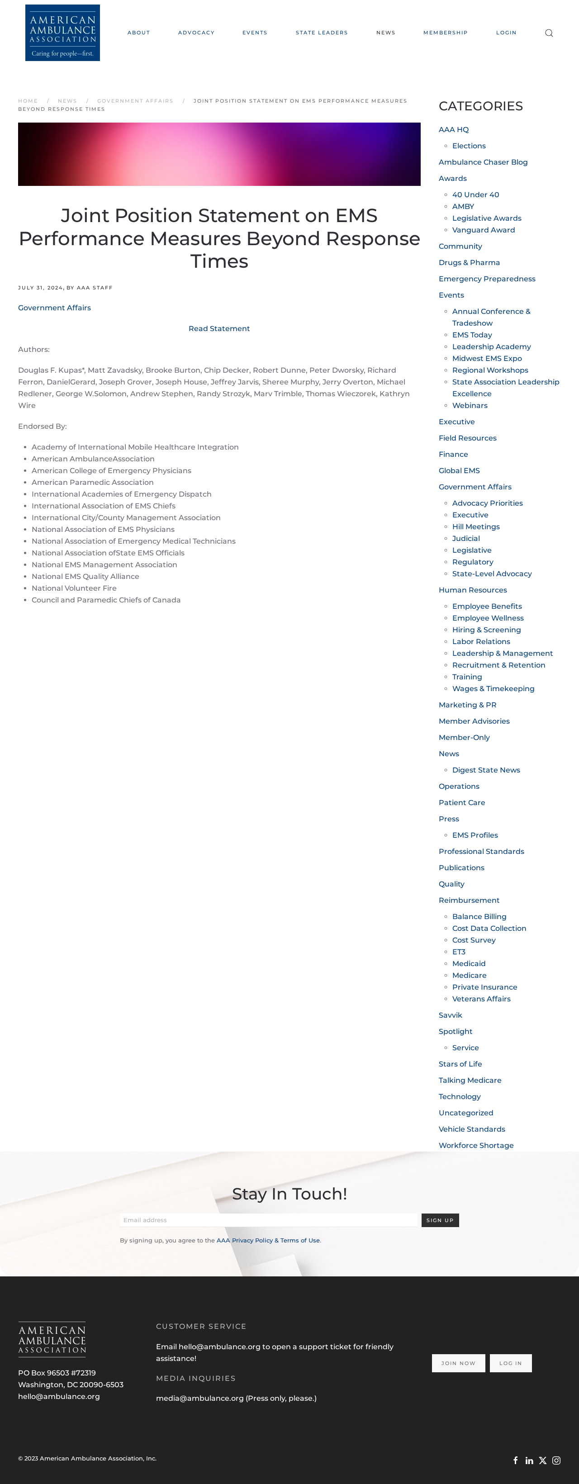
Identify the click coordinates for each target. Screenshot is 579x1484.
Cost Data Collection (489, 928)
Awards (453, 178)
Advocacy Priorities (487, 503)
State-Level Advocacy (492, 573)
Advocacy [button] (196, 32)
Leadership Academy (491, 346)
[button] (549, 33)
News (386, 32)
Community (460, 246)
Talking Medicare (470, 1080)
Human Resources (473, 590)
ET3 (458, 952)
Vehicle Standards (472, 1129)
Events (451, 295)
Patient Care (462, 802)
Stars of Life (460, 1064)
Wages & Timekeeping (493, 688)
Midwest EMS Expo (487, 358)
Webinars (470, 405)
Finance (453, 454)
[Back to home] (62, 33)
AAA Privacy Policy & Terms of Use (268, 1240)
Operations (459, 786)
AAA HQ (454, 129)
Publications (461, 867)
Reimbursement (469, 900)
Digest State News (486, 770)
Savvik (450, 1015)
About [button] (139, 32)
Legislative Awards (487, 218)
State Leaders (322, 32)
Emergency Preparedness (487, 279)
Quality (452, 884)
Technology (460, 1096)
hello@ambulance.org (59, 1396)
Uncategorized (466, 1113)
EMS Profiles (475, 835)
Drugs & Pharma (469, 262)
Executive (457, 421)
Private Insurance (484, 987)
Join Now (458, 1363)
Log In (510, 1363)
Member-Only (464, 737)
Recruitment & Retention (499, 665)
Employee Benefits (487, 606)
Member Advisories (474, 721)
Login (506, 32)
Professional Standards (481, 851)
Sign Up (440, 1220)
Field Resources (468, 438)
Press (449, 819)
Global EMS (459, 470)
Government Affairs (54, 307)
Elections (469, 146)
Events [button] (255, 32)
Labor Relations (481, 641)
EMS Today (472, 335)
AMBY (463, 206)
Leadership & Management (502, 653)
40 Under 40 (475, 194)
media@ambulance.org (201, 1398)
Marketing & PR (468, 705)
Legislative (472, 550)
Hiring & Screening (486, 630)
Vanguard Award (483, 230)
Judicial (466, 538)
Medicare (469, 975)
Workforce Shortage (476, 1145)
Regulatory (473, 562)
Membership (445, 32)
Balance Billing (479, 916)
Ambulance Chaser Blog (483, 162)
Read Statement (219, 328)
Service (465, 1047)
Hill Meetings (476, 526)
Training (467, 677)
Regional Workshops (490, 370)
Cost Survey (474, 940)
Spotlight (456, 1031)
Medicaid (469, 963)
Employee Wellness (488, 618)
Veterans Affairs (481, 999)
